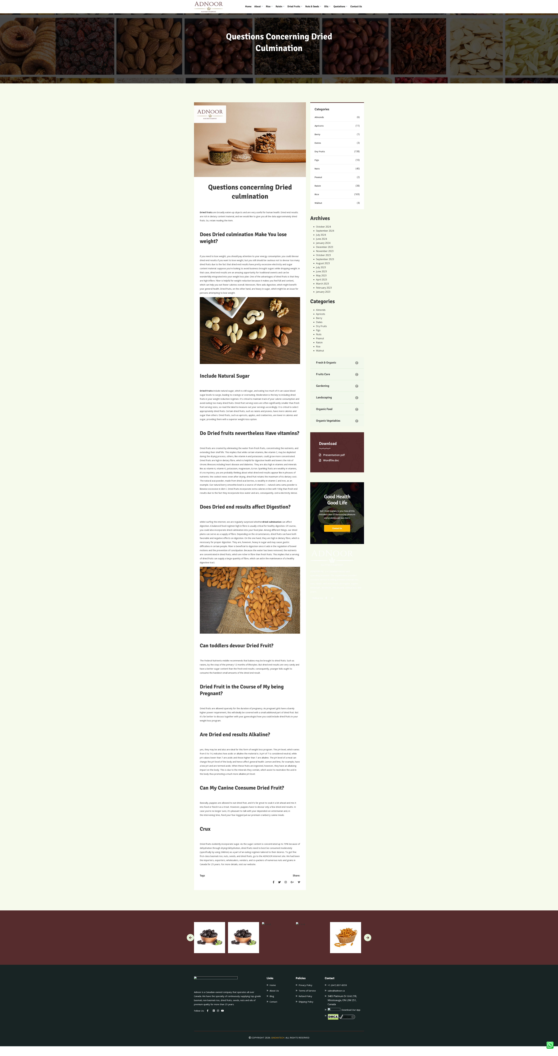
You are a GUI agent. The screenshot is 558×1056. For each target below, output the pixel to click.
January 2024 (323, 243)
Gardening (322, 386)
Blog (272, 996)
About (257, 6)
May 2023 (321, 275)
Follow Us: (317, 598)
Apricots (319, 125)
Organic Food (324, 409)
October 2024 (323, 226)
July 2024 (321, 234)
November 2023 (324, 251)
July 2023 (321, 267)
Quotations (339, 6)
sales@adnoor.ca (336, 990)
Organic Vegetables (328, 421)
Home (248, 6)
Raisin (279, 6)
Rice (268, 6)
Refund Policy (305, 996)
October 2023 (323, 255)
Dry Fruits (320, 151)
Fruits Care (323, 374)
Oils (326, 6)
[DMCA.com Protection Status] (333, 1017)
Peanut (318, 177)
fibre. (212, 280)
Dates (318, 142)
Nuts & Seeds (312, 6)
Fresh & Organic (326, 362)
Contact (273, 1001)
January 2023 (323, 291)
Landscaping (324, 397)
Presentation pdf (333, 455)
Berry (317, 134)
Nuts (317, 168)
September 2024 (325, 230)
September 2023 (325, 259)
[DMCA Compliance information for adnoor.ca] (347, 1016)
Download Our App (350, 1009)
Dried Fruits (293, 6)
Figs (317, 160)
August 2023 (323, 263)
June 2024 (321, 238)
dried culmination (271, 521)
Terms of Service (307, 990)
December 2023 (324, 247)
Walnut (318, 202)
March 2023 (322, 283)
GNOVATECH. (278, 1037)
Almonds (319, 117)
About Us (274, 990)
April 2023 (321, 279)
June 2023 (321, 271)
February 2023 (324, 287)
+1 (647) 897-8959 (337, 985)
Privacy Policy (305, 985)
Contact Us (356, 6)
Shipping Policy (306, 1001)
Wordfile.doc (330, 460)
